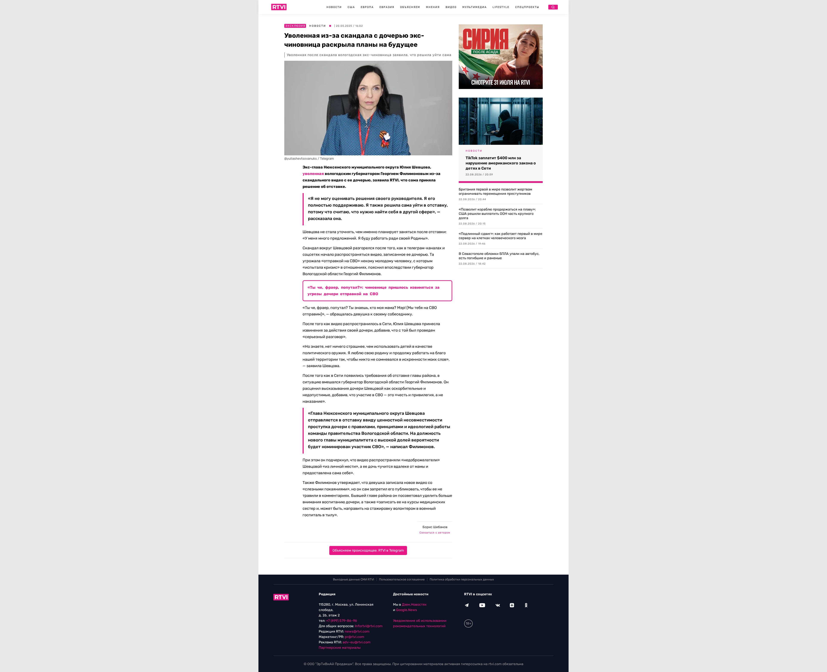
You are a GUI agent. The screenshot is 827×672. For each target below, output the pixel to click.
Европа (367, 7)
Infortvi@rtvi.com (368, 626)
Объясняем (410, 7)
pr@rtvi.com (354, 637)
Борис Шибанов (435, 527)
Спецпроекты (527, 7)
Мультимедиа (474, 7)
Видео (451, 7)
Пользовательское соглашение (402, 579)
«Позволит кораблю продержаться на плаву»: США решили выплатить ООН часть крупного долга (497, 213)
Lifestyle (501, 7)
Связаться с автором (435, 532)
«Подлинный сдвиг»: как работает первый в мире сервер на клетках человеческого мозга (500, 236)
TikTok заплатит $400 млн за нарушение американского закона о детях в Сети (501, 163)
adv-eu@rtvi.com (356, 642)
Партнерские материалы (340, 647)
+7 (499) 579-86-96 (341, 621)
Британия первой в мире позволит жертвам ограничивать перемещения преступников (495, 191)
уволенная (313, 173)
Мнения (433, 7)
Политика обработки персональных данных (462, 579)
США (351, 7)
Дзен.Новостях (414, 604)
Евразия (386, 7)
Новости (334, 7)
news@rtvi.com (357, 631)
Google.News (406, 610)
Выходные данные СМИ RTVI (353, 579)
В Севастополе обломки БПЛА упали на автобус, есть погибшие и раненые (499, 256)
